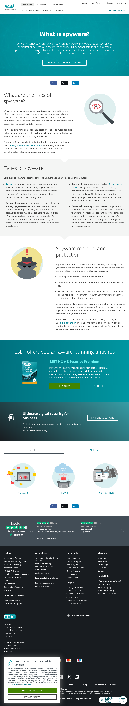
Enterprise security (43, 563)
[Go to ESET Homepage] (10, 7)
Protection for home (30, 10)
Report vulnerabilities (105, 684)
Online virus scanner (13, 577)
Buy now (64, 385)
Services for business (44, 566)
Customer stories (42, 573)
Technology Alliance (75, 567)
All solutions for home (13, 558)
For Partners (58, 4)
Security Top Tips (105, 587)
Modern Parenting (106, 590)
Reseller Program (73, 561)
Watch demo (40, 569)
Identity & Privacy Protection (16, 574)
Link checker (9, 583)
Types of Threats (105, 584)
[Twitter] (69, 678)
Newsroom (102, 561)
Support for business (75, 593)
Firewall (64, 492)
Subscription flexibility (13, 587)
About (84, 3)
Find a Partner (72, 574)
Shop (101, 3)
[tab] (34, 450)
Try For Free (98, 385)
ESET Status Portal (74, 603)
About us (102, 558)
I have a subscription (13, 603)
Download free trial (12, 600)
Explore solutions (102, 417)
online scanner (68, 322)
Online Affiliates (73, 571)
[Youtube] (60, 678)
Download (47, 10)
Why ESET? (60, 10)
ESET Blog (102, 567)
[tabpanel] (64, 478)
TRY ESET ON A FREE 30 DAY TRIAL (64, 62)
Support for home (74, 590)
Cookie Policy (13, 685)
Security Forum (73, 597)
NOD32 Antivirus (11, 571)
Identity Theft (106, 492)
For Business (42, 4)
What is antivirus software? (109, 581)
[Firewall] (63, 489)
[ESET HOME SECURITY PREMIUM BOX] (29, 385)
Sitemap (64, 689)
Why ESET (8, 590)
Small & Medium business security (46, 559)
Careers (101, 571)
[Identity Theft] (105, 489)
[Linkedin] (76, 678)
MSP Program (72, 564)
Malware (23, 492)
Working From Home (107, 593)
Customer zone (118, 10)
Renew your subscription (77, 600)
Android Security (11, 567)
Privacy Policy (26, 685)
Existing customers (74, 587)
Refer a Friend (72, 577)
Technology (103, 564)
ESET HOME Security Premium (74, 362)
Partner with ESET (74, 558)
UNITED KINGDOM (117, 3)
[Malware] (21, 489)
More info (8, 651)
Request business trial (44, 583)
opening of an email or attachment (25, 145)
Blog (92, 3)
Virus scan (8, 580)
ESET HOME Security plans (15, 561)
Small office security (12, 564)
